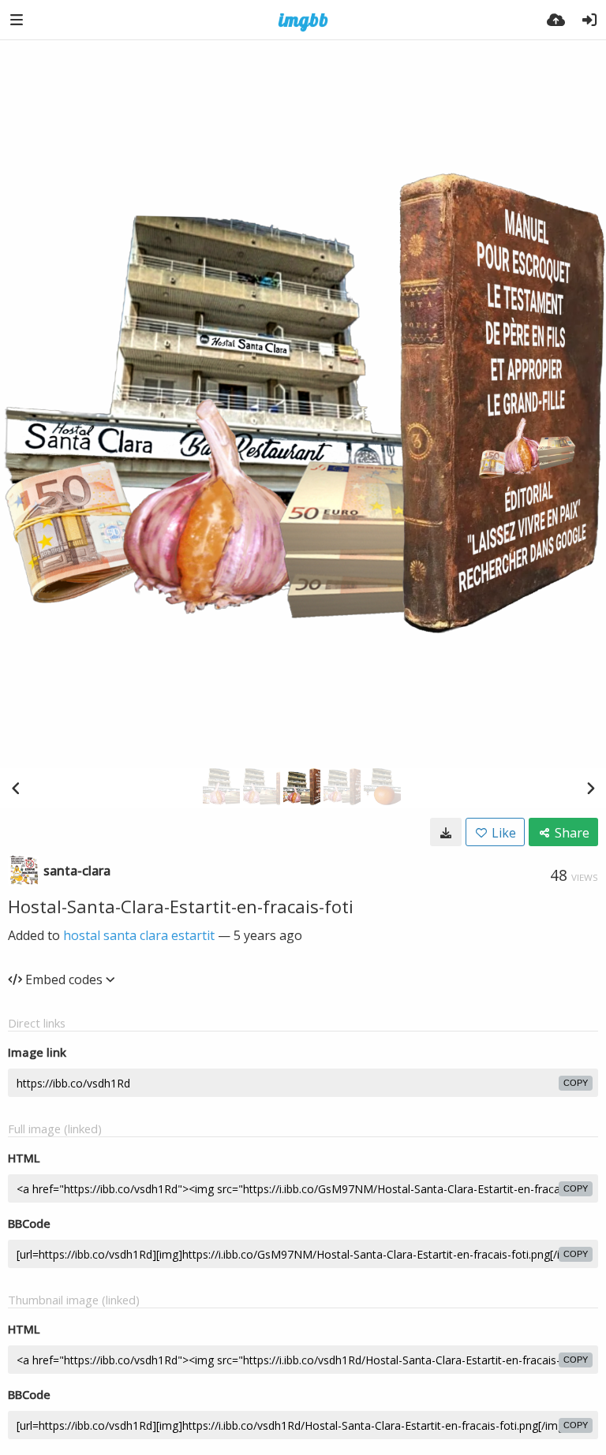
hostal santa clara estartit (139, 935)
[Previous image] (16, 788)
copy (575, 1083)
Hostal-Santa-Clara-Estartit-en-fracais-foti (181, 906)
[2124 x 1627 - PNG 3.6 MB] (446, 832)
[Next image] (590, 788)
